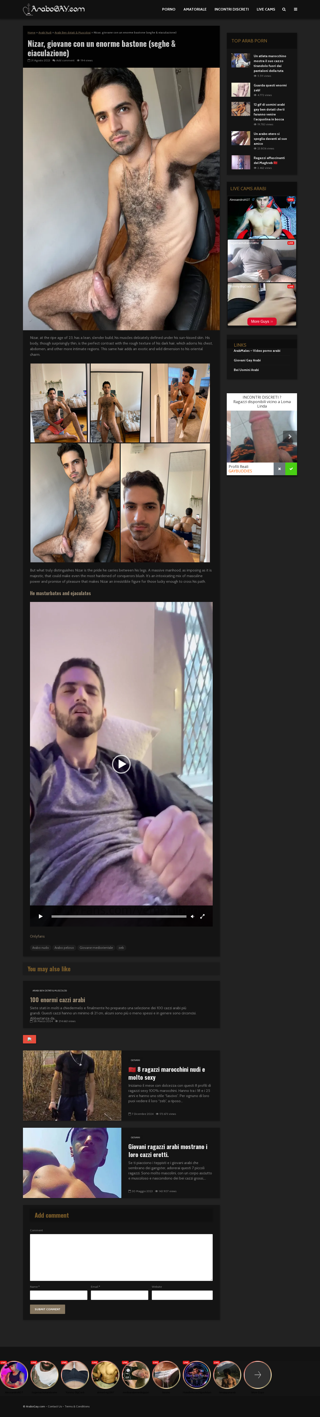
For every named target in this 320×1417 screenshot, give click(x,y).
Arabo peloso (64, 948)
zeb (121, 948)
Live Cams (266, 9)
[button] (60, 403)
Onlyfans (37, 936)
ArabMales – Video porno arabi (257, 351)
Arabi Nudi (45, 32)
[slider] (119, 916)
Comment (36, 1230)
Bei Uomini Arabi (246, 370)
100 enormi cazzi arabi (57, 1000)
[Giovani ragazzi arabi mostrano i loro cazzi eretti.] (72, 1162)
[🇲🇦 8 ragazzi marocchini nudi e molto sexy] (72, 1085)
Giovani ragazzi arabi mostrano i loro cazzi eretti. (167, 1150)
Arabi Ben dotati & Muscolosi (73, 32)
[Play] (41, 916)
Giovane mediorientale (96, 948)
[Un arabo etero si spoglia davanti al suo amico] (240, 138)
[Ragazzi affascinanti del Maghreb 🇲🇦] (240, 162)
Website (157, 1286)
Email (95, 1286)
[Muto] (192, 916)
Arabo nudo (40, 948)
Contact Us (55, 1406)
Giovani (135, 1060)
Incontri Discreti (232, 9)
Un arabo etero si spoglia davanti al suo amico (270, 139)
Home (31, 32)
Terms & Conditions (77, 1406)
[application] (121, 764)
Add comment (65, 60)
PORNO (168, 9)
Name (35, 1286)
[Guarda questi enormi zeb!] (240, 89)
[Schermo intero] (202, 916)
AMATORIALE (195, 9)
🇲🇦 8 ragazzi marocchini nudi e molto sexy (166, 1073)
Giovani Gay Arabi (247, 360)
